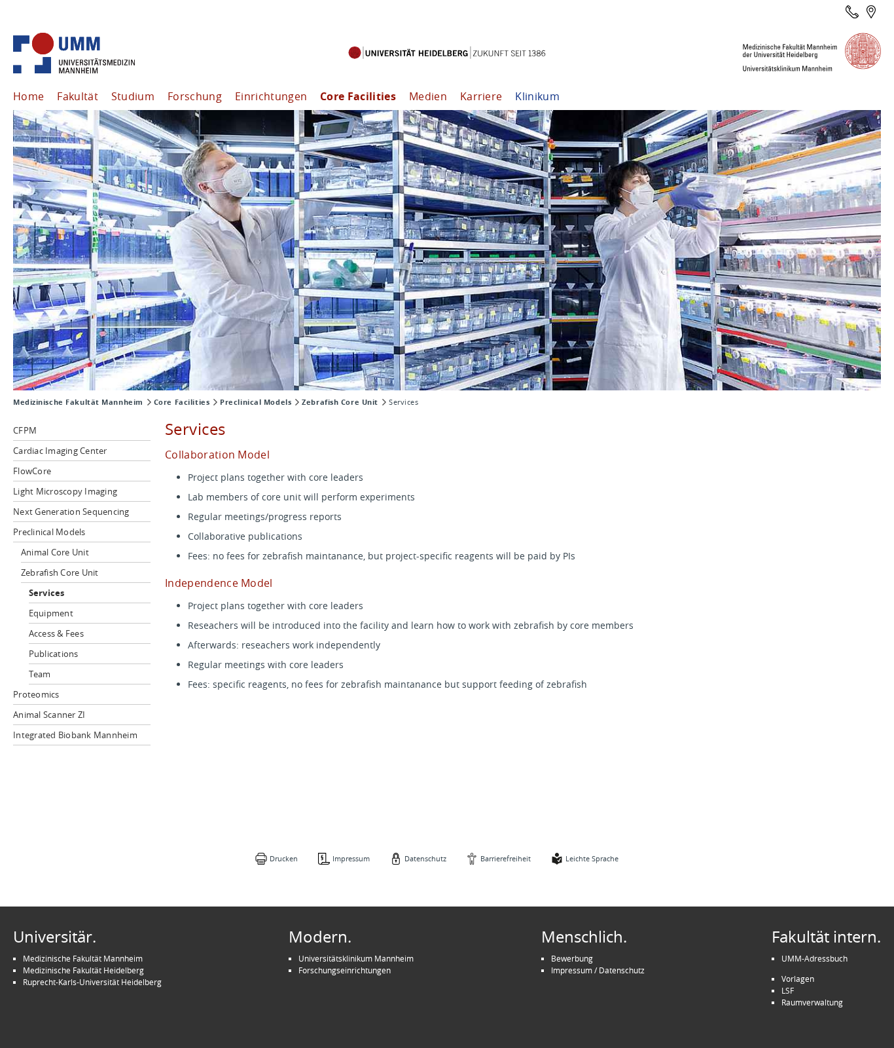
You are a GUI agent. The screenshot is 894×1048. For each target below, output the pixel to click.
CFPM (25, 430)
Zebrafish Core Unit (340, 402)
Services (47, 593)
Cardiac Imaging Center (60, 451)
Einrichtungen (271, 96)
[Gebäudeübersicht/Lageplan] (871, 11)
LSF (787, 990)
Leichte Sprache (591, 858)
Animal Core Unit (55, 552)
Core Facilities (358, 96)
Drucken (284, 858)
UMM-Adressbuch (814, 958)
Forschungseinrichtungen (344, 970)
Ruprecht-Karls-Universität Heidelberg (92, 982)
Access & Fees (56, 633)
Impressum (351, 858)
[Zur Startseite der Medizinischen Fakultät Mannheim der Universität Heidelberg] (91, 53)
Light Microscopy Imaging (65, 491)
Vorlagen (797, 978)
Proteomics (36, 694)
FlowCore (32, 471)
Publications (54, 654)
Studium (132, 96)
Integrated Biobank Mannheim (75, 735)
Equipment (51, 613)
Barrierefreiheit (505, 858)
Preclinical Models (255, 402)
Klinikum (537, 96)
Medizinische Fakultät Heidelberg (83, 970)
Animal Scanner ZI (49, 714)
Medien (428, 96)
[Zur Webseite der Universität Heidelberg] (446, 53)
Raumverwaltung (812, 1002)
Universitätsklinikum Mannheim (356, 958)
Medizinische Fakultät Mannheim (78, 402)
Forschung (195, 96)
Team (40, 674)
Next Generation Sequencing (71, 511)
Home (28, 96)
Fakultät (77, 96)
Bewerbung (572, 958)
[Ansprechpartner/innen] (852, 11)
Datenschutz (425, 858)
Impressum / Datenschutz (598, 970)
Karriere (481, 96)
